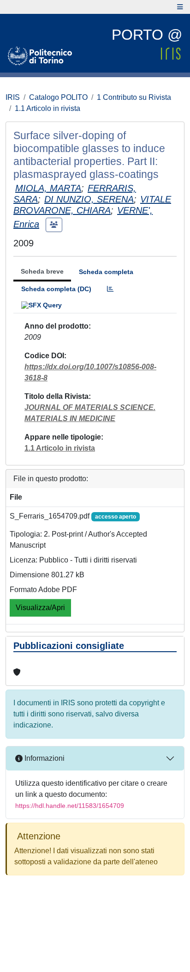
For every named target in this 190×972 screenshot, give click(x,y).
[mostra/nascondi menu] (180, 7)
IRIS (13, 97)
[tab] (110, 289)
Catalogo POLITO (58, 97)
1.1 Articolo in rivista (47, 108)
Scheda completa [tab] (106, 271)
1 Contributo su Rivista (134, 97)
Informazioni (44, 758)
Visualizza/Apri (40, 607)
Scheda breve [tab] (42, 271)
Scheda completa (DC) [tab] (56, 289)
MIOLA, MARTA (48, 188)
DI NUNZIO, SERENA (89, 199)
